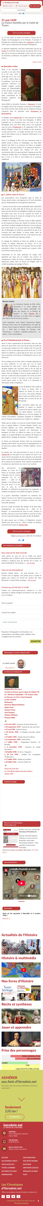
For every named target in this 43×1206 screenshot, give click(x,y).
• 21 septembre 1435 (12, 739)
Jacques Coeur (9, 710)
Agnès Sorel (8, 707)
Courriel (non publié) (9, 612)
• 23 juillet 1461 (10, 762)
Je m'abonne (14, 1117)
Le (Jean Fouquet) (18, 697)
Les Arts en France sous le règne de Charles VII (21, 692)
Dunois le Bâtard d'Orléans (14, 705)
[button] (38, 1201)
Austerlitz (21, 901)
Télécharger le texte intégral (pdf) (17, 652)
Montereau (17, 127)
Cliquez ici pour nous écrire (18, 1149)
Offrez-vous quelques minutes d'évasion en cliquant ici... (19, 1192)
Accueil (5, 1157)
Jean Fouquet (9, 712)
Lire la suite (31, 563)
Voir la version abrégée (21, 33)
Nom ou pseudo (8, 603)
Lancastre (30, 42)
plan (25, 1174)
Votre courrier (8, 1168)
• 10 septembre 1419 (12, 727)
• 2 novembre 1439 (13, 747)
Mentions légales (30, 1168)
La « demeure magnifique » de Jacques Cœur (21, 694)
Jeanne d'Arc (23, 525)
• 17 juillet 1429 (10, 737)
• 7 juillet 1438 (10, 742)
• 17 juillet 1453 (10, 759)
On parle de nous (9, 1171)
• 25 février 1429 (11, 732)
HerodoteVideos (10, 862)
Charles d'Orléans (11, 715)
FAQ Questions (29, 1157)
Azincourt (31, 104)
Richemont (8, 702)
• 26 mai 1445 (11, 754)
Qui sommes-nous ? (10, 1161)
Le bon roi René (10, 700)
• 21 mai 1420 (9, 729)
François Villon (9, 717)
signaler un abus (30, 1171)
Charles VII (17, 117)
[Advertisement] (21, 801)
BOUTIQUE (27, 1164)
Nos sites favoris (30, 1161)
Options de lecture (22, 1203)
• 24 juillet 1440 (10, 752)
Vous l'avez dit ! (8, 1164)
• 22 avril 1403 (10, 724)
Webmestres (7, 1174)
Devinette (8, 908)
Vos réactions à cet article (13, 545)
